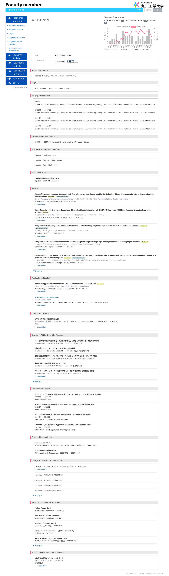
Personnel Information (17, 25)
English (157, 10)
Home (138, 9)
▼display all (37, 271)
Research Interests (16, 29)
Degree (11, 33)
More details (41, 204)
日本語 (149, 10)
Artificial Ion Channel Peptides (47, 297)
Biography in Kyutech (17, 38)
